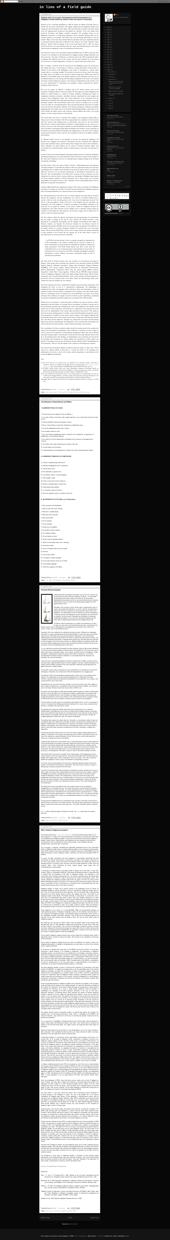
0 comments (61, 1208)
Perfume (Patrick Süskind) (115, 91)
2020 (108, 42)
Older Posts (94, 1218)
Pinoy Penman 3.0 (112, 146)
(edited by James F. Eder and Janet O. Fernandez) (66, 18)
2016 (108, 52)
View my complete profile (121, 17)
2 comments (61, 389)
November (112, 74)
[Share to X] (75, 390)
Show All (127, 186)
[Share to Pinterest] (79, 390)
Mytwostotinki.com (112, 168)
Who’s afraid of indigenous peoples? (54, 830)
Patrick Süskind (57, 820)
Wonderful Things (111, 156)
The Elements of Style (59, 580)
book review (48, 392)
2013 (108, 59)
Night (108, 170)
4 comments (62, 577)
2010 (108, 67)
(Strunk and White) (56, 402)
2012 (108, 62)
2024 (108, 32)
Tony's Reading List (113, 122)
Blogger (127, 1236)
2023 (108, 34)
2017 (108, 49)
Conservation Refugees (63, 835)
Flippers (43, 811)
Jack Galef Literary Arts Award (115, 117)
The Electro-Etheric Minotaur (114, 163)
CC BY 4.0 (120, 213)
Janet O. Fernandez (67, 392)
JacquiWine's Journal (113, 137)
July (110, 101)
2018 (108, 47)
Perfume (65, 820)
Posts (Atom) (74, 1224)
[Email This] (72, 390)
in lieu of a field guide (65, 7)
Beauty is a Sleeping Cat (114, 180)
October (111, 77)
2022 (108, 37)
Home (70, 1218)
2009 (108, 69)
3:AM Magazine (111, 154)
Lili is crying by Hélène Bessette (115, 132)
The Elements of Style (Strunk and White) (114, 87)
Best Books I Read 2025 (113, 182)
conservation (57, 1211)
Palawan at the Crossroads (81, 392)
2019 (108, 44)
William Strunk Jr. (71, 580)
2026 (108, 27)
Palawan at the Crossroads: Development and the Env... (116, 83)
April (110, 108)
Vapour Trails (111, 175)
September (112, 79)
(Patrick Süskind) (50, 590)
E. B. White (48, 580)
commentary (48, 1211)
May (110, 105)
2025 (108, 29)
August (111, 98)
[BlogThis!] (74, 390)
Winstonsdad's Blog (113, 131)
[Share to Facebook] (77, 390)
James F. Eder (57, 392)
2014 (108, 57)
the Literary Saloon (113, 115)
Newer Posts (45, 1218)
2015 (108, 54)
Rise (117, 14)
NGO (74, 1211)
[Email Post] (68, 389)
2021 (108, 39)
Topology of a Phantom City (115, 161)
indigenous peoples (66, 1211)
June (110, 103)
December (112, 72)
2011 (108, 64)
